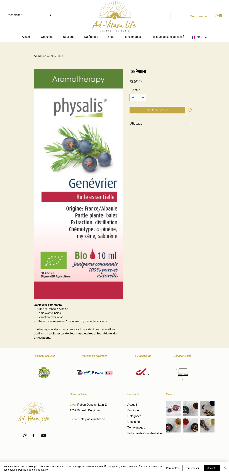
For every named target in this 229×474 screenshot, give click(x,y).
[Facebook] (33, 435)
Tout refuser (192, 468)
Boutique (133, 410)
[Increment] (143, 97)
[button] (218, 15)
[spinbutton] (138, 97)
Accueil (39, 55)
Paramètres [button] (172, 468)
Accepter (212, 468)
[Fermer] (225, 468)
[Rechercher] (50, 15)
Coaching (133, 421)
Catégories (134, 416)
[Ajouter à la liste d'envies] (189, 110)
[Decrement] (132, 97)
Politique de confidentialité (33, 469)
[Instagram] (25, 435)
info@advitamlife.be (92, 419)
